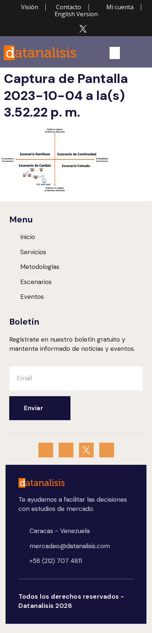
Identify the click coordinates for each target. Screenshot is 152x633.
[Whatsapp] (55, 28)
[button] (115, 53)
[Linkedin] (97, 28)
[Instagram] (69, 28)
